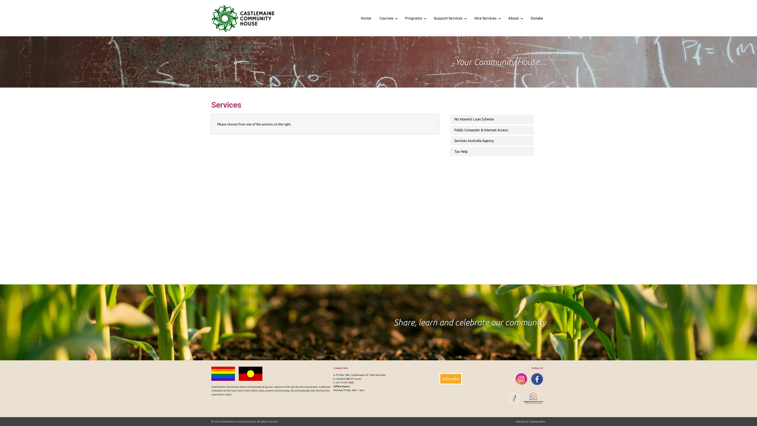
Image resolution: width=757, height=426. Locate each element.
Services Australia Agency (474, 141)
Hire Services (485, 18)
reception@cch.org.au (348, 378)
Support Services (448, 18)
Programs (413, 18)
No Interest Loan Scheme (474, 119)
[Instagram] (520, 387)
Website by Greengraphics (531, 421)
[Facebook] (535, 387)
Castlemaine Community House (238, 421)
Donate (536, 18)
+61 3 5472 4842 (345, 382)
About (513, 18)
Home (366, 18)
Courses (386, 18)
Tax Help (461, 151)
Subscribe (450, 378)
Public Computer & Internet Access (481, 130)
